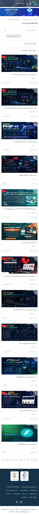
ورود (20, 3)
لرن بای (24, 494)
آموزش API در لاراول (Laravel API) (27, 175)
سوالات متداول (32, 497)
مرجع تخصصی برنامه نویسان (29, 487)
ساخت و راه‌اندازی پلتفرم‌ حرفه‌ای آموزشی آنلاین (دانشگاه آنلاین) (20, 108)
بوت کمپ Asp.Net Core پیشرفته (28, 411)
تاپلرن (33, 448)
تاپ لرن (12, 509)
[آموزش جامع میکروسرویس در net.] (19, 332)
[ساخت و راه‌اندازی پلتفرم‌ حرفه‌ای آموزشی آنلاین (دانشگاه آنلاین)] (19, 97)
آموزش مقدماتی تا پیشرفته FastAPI (27, 444)
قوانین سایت (16, 494)
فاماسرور (24, 497)
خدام (33, 145)
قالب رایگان (33, 490)
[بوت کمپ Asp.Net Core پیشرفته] (19, 399)
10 (3, 460)
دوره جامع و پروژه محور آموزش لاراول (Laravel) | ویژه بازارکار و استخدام (19, 276)
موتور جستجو (32, 494)
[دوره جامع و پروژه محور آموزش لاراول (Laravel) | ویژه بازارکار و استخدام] (19, 265)
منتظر (33, 246)
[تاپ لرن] (35, 3)
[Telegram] (17, 502)
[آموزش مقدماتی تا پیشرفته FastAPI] (19, 433)
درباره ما (8, 494)
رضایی (33, 347)
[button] (26, 3)
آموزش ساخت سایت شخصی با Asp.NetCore (24, 310)
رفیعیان (33, 381)
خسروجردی (32, 280)
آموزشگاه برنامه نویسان (13, 487)
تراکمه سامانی (31, 212)
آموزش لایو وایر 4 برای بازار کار (28, 243)
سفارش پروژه (24, 490)
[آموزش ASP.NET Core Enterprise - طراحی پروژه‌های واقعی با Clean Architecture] (19, 197)
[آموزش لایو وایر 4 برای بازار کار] (19, 231)
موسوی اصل (31, 112)
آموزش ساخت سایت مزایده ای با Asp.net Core (24, 74)
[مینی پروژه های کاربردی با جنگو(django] (19, 366)
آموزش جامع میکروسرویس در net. (27, 343)
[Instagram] (21, 502)
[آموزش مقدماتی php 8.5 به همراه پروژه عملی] (19, 130)
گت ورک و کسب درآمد (12, 490)
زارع (33, 179)
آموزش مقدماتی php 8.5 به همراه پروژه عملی (24, 142)
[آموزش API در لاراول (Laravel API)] (19, 164)
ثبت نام (16, 3)
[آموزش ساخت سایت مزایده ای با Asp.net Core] (19, 63)
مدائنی (33, 414)
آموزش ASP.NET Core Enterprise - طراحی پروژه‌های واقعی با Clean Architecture (19, 209)
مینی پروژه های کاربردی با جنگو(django (26, 377)
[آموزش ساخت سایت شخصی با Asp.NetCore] (19, 298)
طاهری (33, 78)
